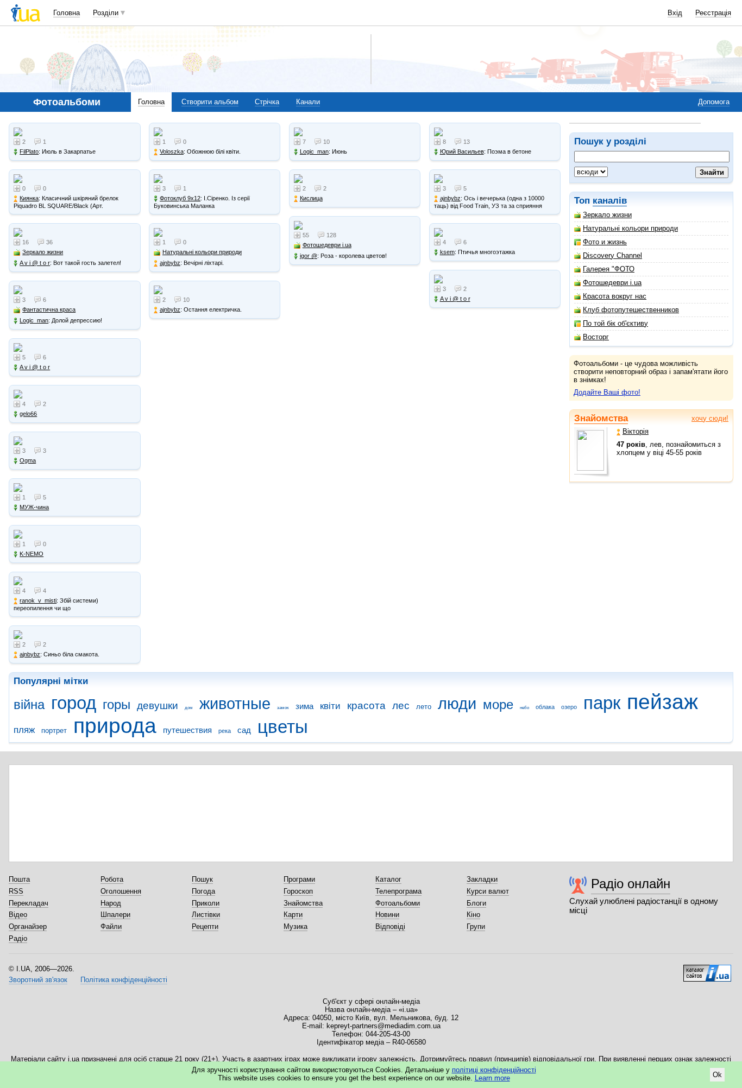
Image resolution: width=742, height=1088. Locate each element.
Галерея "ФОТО (608, 269)
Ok (717, 1075)
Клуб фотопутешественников (631, 310)
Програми (299, 879)
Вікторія (635, 431)
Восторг (596, 337)
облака (545, 707)
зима (304, 706)
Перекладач (28, 903)
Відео (18, 914)
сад (244, 730)
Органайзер (28, 926)
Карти (293, 914)
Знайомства (601, 418)
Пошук (202, 879)
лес (401, 705)
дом (189, 707)
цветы (282, 727)
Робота (111, 879)
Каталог (388, 879)
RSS (16, 891)
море (498, 705)
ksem (447, 252)
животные (235, 703)
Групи (476, 926)
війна (29, 705)
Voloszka (172, 151)
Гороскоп (298, 891)
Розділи (105, 13)
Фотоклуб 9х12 (180, 198)
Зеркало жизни (607, 215)
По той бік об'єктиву (615, 323)
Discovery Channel (612, 255)
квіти (330, 706)
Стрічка (267, 102)
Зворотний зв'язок (38, 980)
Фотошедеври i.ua (612, 283)
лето (423, 707)
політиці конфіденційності (494, 1070)
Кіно (473, 914)
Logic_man (34, 320)
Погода (203, 891)
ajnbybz (30, 654)
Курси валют (488, 891)
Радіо (18, 938)
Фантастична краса (49, 309)
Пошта (19, 879)
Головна (66, 13)
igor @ (308, 255)
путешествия (187, 730)
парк (601, 703)
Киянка (29, 198)
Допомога (714, 102)
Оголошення (120, 891)
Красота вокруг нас (614, 296)
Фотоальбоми (397, 903)
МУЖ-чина (34, 507)
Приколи (205, 903)
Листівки (206, 914)
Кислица (311, 198)
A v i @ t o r (35, 263)
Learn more (492, 1078)
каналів (610, 200)
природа (114, 725)
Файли (111, 926)
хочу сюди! (709, 418)
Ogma (28, 460)
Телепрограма (398, 891)
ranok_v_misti (38, 600)
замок (283, 707)
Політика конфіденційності (123, 980)
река (224, 731)
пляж (24, 730)
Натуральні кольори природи (630, 228)
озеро (569, 707)
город (73, 703)
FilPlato (29, 151)
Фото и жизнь (605, 242)
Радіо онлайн (630, 883)
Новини (387, 914)
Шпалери (115, 914)
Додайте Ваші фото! (607, 392)
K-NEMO (31, 554)
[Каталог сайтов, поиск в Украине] (707, 969)
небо (524, 707)
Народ (110, 903)
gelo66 (28, 413)
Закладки (482, 879)
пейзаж (662, 701)
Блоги (476, 903)
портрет (54, 730)
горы (116, 705)
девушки (157, 705)
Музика (295, 926)
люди (457, 703)
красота (366, 705)
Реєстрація (713, 13)
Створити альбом (209, 102)
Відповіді (390, 926)
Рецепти (205, 926)
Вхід (675, 13)
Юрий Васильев (462, 151)
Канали (308, 102)
